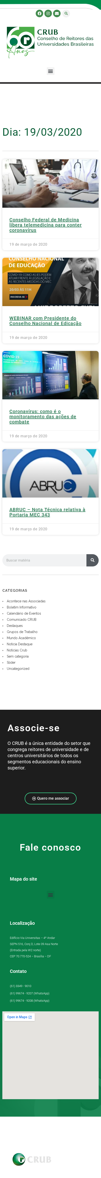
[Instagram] (48, 13)
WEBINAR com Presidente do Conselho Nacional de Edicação (45, 320)
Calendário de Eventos (24, 613)
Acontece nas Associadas (26, 601)
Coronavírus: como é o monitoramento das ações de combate (42, 417)
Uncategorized (18, 669)
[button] (66, 13)
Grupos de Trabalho (22, 632)
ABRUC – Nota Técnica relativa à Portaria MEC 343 (47, 512)
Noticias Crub (17, 650)
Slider (11, 662)
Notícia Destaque (19, 644)
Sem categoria (18, 656)
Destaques (15, 626)
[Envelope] (57, 13)
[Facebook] (39, 13)
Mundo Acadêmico (21, 638)
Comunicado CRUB (21, 619)
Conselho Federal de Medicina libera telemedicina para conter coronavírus (45, 225)
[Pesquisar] (92, 560)
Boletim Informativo (21, 607)
